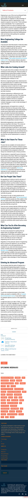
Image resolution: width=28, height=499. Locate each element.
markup (21, 400)
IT (1, 441)
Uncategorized (3, 335)
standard (3, 414)
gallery (10, 397)
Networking (13, 339)
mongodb (3, 402)
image (20, 397)
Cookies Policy (4, 458)
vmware (12, 417)
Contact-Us (3, 449)
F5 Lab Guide (9, 394)
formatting (4, 397)
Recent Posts (14, 328)
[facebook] (19, 494)
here (24, 487)
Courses (14, 331)
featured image (17, 394)
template (21, 414)
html (16, 397)
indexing (3, 400)
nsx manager (14, 405)
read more (12, 411)
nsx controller (4, 405)
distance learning (19, 388)
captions (12, 380)
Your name (4, 460)
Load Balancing (8, 339)
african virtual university (7, 377)
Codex (16, 383)
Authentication (4, 380)
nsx (20, 402)
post (21, 408)
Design (2, 443)
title (2, 417)
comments (22, 383)
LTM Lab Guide (15, 400)
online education (5, 408)
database (13, 386)
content (3, 386)
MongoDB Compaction (12, 402)
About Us (3, 451)
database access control (7, 388)
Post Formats (4, 411)
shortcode (19, 411)
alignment (17, 377)
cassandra (19, 380)
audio (23, 377)
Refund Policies (4, 453)
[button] (25, 10)
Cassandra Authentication (7, 383)
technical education (12, 414)
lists (8, 400)
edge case (3, 391)
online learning (14, 408)
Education (7, 350)
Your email (4, 466)
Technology (4, 439)
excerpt (3, 394)
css (8, 386)
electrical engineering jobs (14, 391)
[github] (23, 494)
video (7, 417)
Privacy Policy (4, 455)
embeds (24, 391)
